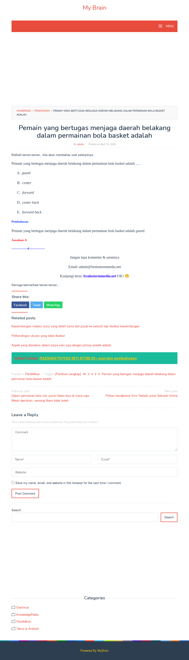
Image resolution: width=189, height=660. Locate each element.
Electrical (22, 607)
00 (84, 374)
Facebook (20, 305)
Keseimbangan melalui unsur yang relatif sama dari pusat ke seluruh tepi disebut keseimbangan (75, 326)
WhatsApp (53, 305)
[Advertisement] (94, 71)
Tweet (37, 305)
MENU (169, 26)
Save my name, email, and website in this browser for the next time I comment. (68, 483)
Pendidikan (32, 374)
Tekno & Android (27, 628)
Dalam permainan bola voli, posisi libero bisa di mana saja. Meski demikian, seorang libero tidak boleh (51, 396)
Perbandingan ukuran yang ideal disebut (38, 335)
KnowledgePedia (27, 614)
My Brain (94, 8)
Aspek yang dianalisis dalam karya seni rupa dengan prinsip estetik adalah (61, 345)
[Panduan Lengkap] (68, 374)
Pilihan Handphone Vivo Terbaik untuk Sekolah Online (141, 393)
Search (16, 510)
